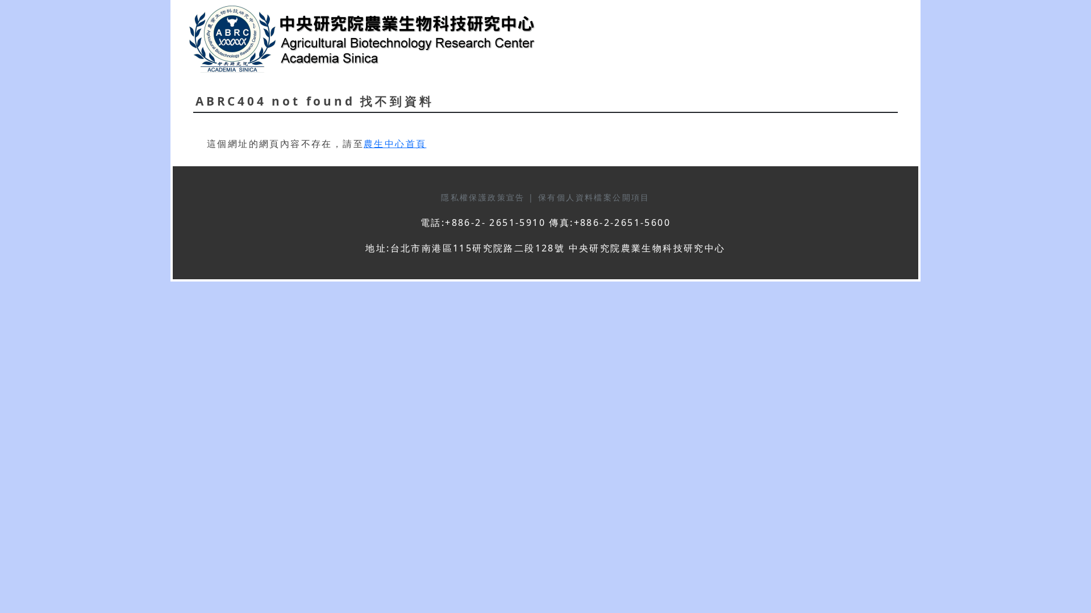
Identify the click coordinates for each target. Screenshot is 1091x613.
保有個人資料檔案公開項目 (594, 197)
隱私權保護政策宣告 (484, 197)
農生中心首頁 (395, 143)
